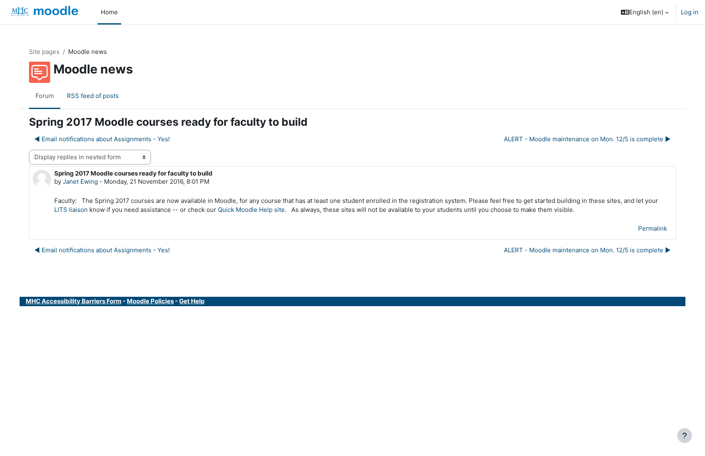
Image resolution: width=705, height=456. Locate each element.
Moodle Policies (150, 301)
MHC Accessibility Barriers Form (74, 301)
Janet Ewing (80, 181)
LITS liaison (71, 210)
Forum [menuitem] (44, 96)
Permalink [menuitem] (652, 228)
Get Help (191, 301)
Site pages (44, 52)
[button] (645, 12)
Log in (689, 12)
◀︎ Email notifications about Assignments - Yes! (102, 139)
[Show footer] (684, 435)
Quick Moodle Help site (251, 210)
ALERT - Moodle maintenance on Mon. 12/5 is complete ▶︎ (587, 139)
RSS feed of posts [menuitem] (93, 96)
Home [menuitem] (109, 12)
